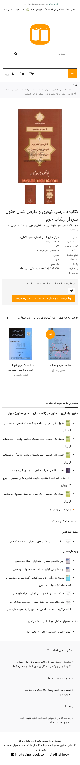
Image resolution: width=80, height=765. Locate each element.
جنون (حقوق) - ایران (18, 413)
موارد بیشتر (65, 509)
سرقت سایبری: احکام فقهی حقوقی (46, 541)
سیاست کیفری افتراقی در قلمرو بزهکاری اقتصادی (20, 367)
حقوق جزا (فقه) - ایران (45, 413)
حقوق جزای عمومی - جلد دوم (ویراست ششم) (40, 423)
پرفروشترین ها (26, 741)
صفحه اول (55, 741)
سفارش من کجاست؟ (54, 9)
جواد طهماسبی (53, 225)
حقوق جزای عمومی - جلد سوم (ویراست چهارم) (40, 494)
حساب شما (71, 9)
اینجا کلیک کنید (28, 718)
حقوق (43, 632)
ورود (7, 74)
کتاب (68, 632)
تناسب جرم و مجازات (60, 365)
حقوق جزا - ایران (69, 413)
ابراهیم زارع (13, 225)
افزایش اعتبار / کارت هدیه (29, 9)
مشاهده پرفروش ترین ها (34, 268)
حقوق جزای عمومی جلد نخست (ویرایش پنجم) (40, 439)
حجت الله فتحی (70, 225)
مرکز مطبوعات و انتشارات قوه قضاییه (39, 237)
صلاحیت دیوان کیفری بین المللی (47, 593)
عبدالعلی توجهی (37, 225)
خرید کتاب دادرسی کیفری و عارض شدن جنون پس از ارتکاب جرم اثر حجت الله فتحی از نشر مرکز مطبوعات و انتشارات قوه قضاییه (41, 92)
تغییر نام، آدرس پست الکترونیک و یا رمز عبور (47, 690)
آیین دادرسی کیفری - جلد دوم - (48, 569)
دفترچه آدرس (64, 694)
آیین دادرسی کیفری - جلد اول (49, 561)
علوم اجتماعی (55, 632)
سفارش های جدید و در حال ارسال (36, 662)
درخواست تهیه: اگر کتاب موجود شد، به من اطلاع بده (41, 299)
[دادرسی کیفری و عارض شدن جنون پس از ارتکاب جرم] (49, 194)
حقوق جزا (32, 632)
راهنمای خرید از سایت (59, 722)
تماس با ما (8, 9)
